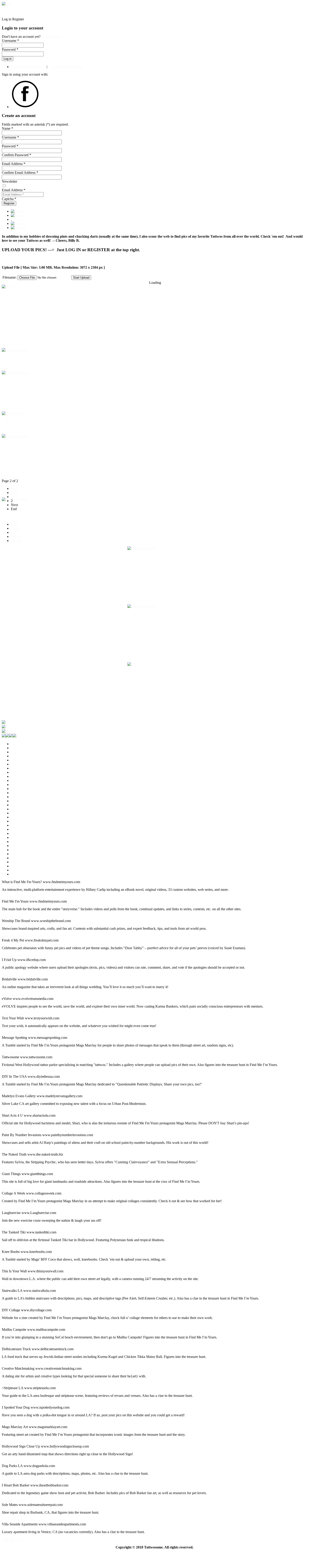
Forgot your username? (67, 67)
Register (9, 203)
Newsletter (9, 181)
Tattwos (16, 536)
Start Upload (81, 277)
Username (10, 137)
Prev (14, 493)
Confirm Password (16, 155)
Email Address (13, 164)
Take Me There (13, 917)
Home (15, 524)
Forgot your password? (27, 67)
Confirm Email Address (20, 172)
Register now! (51, 36)
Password (10, 146)
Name (7, 128)
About (15, 528)
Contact (16, 540)
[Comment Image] (15, 373)
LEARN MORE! (14, 897)
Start (14, 488)
